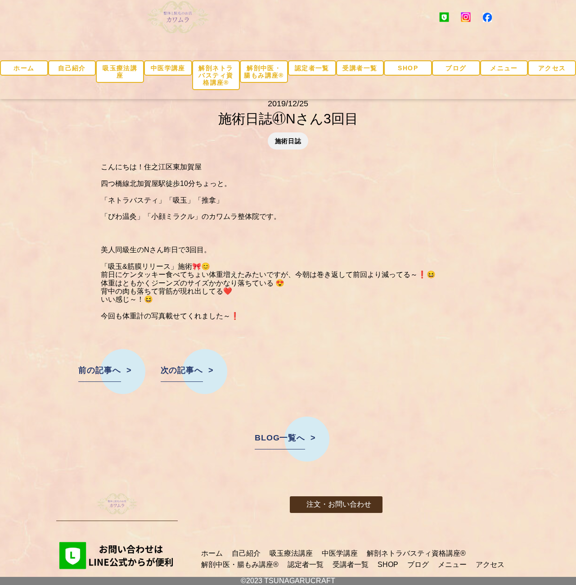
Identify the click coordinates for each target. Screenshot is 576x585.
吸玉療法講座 (120, 71)
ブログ (456, 68)
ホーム (24, 68)
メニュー (504, 68)
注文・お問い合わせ (338, 504)
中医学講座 (168, 68)
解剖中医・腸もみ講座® (264, 71)
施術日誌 (288, 141)
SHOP (408, 68)
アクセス (552, 68)
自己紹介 (72, 68)
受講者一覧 (359, 68)
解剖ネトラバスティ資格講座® (215, 75)
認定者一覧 (312, 68)
